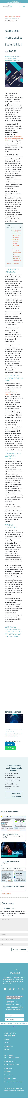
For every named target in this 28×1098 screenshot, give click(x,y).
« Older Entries (6, 894)
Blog (10, 16)
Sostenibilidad (16, 60)
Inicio (6, 16)
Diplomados (8, 1046)
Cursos (6, 1039)
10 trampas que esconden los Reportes (11, 862)
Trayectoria (8, 1075)
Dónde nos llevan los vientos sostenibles (16, 242)
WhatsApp (10, 748)
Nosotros (7, 1071)
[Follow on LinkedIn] (14, 989)
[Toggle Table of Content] (19, 228)
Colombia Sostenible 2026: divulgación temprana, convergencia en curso (13, 836)
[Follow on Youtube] (5, 989)
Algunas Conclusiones (16, 248)
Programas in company (12, 1057)
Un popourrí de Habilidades (17, 231)
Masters (7, 1049)
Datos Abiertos (16, 16)
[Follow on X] (18, 989)
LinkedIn (10, 744)
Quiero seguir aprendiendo (16, 795)
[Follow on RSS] (23, 989)
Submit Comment (19, 949)
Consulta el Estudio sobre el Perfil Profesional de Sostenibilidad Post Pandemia (17, 255)
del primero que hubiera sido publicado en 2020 (14, 139)
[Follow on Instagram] (9, 989)
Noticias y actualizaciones (13, 1082)
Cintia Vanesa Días (11, 56)
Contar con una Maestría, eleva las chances (17, 235)
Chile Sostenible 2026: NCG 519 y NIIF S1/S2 (13, 887)
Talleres (7, 1043)
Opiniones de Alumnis (12, 1064)
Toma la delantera (13, 263)
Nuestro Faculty (10, 1078)
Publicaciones (8, 60)
